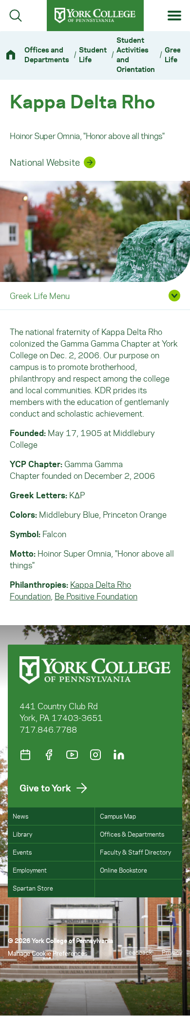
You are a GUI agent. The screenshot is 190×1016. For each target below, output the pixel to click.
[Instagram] (95, 755)
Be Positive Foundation (96, 596)
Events (22, 852)
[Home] (14, 55)
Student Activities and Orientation (135, 54)
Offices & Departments (132, 834)
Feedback (138, 952)
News (20, 816)
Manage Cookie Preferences (47, 953)
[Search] (15, 15)
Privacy (172, 952)
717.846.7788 (48, 729)
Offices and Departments (46, 54)
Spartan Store (33, 888)
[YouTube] (72, 755)
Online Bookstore (123, 870)
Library (22, 834)
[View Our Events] (25, 755)
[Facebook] (49, 755)
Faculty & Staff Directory (135, 852)
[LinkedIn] (119, 755)
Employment (30, 870)
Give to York (45, 788)
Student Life (93, 54)
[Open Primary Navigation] (175, 16)
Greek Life (175, 54)
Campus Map (118, 816)
